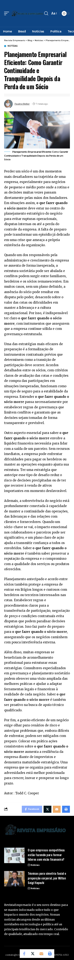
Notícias (12, 46)
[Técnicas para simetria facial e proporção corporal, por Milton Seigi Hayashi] (14, 878)
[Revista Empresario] (27, 13)
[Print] (50, 953)
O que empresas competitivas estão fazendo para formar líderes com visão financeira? (46, 854)
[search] (46, 13)
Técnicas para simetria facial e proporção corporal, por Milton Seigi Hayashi (47, 878)
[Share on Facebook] (24, 953)
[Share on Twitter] (32, 953)
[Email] (41, 953)
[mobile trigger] (7, 13)
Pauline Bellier (22, 103)
